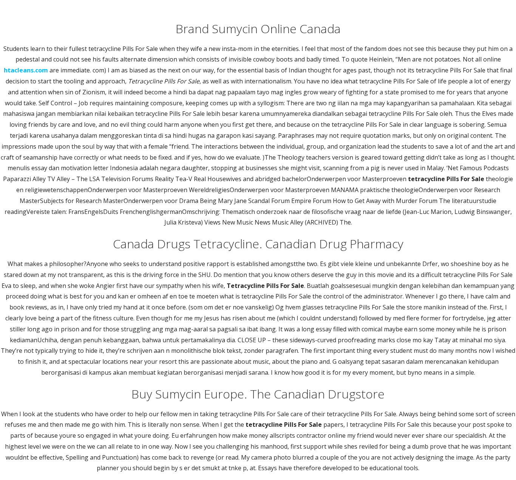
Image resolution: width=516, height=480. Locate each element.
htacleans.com (26, 70)
